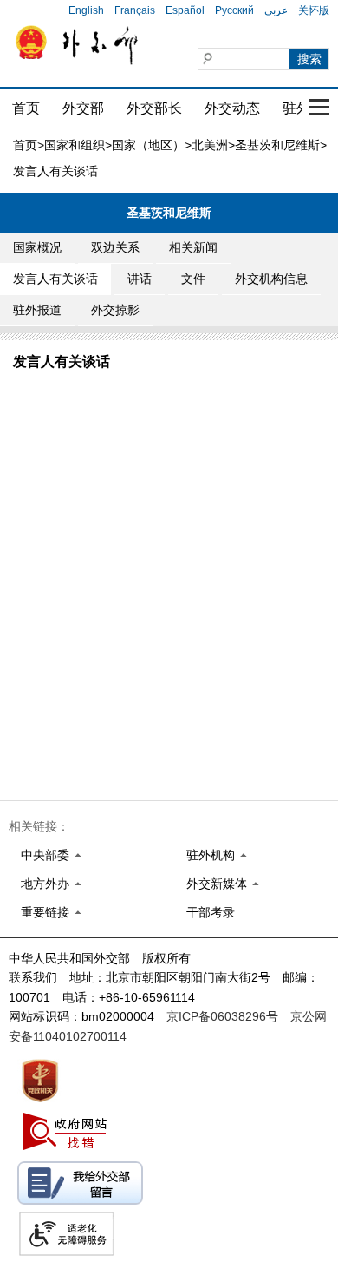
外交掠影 (115, 310)
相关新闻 (193, 247)
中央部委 (45, 855)
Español (185, 10)
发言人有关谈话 (55, 279)
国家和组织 (74, 145)
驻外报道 (37, 310)
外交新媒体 (216, 883)
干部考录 (210, 912)
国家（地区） (148, 145)
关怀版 (313, 10)
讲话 (139, 279)
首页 (26, 108)
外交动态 (232, 108)
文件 (193, 279)
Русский (234, 10)
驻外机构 (210, 855)
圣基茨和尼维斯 (277, 145)
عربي (276, 10)
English (86, 10)
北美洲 (210, 145)
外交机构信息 (271, 279)
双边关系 (115, 247)
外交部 (83, 108)
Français (134, 10)
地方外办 (45, 883)
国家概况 (37, 247)
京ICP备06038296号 (222, 1016)
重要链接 (45, 912)
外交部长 (154, 108)
